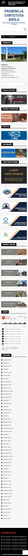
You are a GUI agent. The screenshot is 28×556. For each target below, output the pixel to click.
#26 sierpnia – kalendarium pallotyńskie (15, 546)
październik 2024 (8, 428)
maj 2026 (5, 369)
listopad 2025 (7, 388)
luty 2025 (5, 416)
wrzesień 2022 (7, 493)
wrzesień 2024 (7, 431)
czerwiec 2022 (7, 503)
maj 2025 (5, 406)
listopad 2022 (7, 487)
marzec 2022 (6, 512)
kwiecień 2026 (7, 372)
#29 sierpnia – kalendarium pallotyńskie (15, 536)
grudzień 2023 (7, 450)
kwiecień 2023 (7, 472)
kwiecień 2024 (7, 438)
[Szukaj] (25, 84)
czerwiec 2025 (7, 403)
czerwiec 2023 (7, 465)
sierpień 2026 (7, 360)
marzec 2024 (6, 441)
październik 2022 (8, 490)
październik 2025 (8, 391)
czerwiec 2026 (7, 366)
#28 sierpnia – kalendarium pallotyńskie (15, 540)
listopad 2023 (7, 453)
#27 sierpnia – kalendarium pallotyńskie (15, 543)
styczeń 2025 (7, 419)
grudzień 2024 (7, 422)
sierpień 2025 (7, 397)
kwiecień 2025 (7, 410)
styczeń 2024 (7, 447)
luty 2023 (5, 478)
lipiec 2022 (6, 500)
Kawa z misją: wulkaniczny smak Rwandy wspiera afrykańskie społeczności (16, 3)
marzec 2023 (6, 475)
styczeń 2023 (7, 481)
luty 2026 (5, 378)
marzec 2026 (6, 375)
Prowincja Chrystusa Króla (14, 15)
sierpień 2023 (7, 462)
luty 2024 (5, 444)
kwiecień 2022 (7, 509)
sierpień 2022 (7, 497)
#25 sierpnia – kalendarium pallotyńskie (15, 549)
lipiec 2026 (6, 363)
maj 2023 (5, 469)
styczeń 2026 (7, 382)
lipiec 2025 (6, 400)
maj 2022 (5, 506)
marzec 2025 (6, 413)
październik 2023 (8, 456)
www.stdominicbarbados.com (9, 77)
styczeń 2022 (7, 518)
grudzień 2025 (7, 385)
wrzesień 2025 (7, 394)
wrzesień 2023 (7, 459)
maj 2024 (5, 434)
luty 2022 (5, 515)
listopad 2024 (7, 425)
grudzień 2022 (7, 484)
